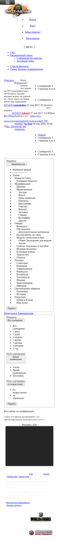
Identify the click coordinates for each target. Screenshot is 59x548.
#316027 (19, 123)
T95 (6, 74)
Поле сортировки (15, 353)
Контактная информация (18, 502)
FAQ (12, 52)
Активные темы (25, 61)
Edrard (26, 113)
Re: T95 (8, 115)
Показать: (11, 317)
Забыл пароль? (32, 32)
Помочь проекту (14, 505)
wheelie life (20, 126)
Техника (22, 69)
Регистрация (32, 38)
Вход (32, 25)
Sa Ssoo (28, 123)
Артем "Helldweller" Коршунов (27, 475)
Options (42, 135)
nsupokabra (19, 105)
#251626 (8, 105)
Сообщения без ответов (29, 58)
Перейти (12, 308)
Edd (31, 474)
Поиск (32, 19)
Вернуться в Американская (18, 313)
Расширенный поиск (21, 55)
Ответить (9, 80)
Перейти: (11, 161)
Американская (35, 69)
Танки (13, 69)
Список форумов (19, 66)
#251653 (16, 113)
